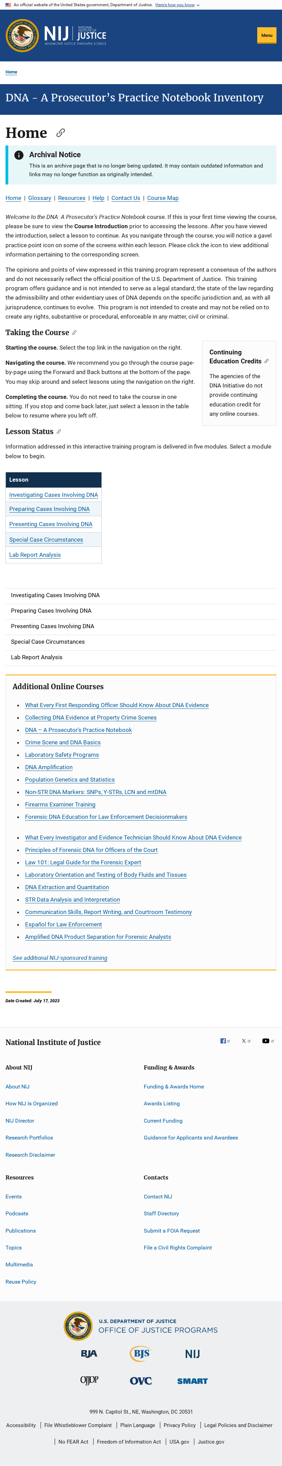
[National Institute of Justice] (192, 1359)
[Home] (75, 35)
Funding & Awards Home (174, 1086)
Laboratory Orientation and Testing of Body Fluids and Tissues (106, 874)
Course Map (163, 197)
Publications (21, 1230)
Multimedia (19, 1264)
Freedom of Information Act (129, 1442)
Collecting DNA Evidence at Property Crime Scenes (91, 717)
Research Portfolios (29, 1137)
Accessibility (21, 1425)
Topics (14, 1247)
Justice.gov (211, 1442)
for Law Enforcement (63, 924)
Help (99, 197)
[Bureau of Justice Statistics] (141, 1363)
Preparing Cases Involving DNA (49, 508)
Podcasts (17, 1213)
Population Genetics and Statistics (70, 779)
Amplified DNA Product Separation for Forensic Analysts (98, 936)
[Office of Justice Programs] (22, 35)
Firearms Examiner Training (60, 804)
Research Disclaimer (30, 1154)
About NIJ (18, 1086)
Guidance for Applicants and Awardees (191, 1137)
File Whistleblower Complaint (78, 1425)
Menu (266, 35)
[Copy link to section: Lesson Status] (57, 431)
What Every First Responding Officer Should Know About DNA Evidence (117, 705)
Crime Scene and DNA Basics (63, 742)
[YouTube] (269, 1045)
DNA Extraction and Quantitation (67, 887)
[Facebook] (228, 1045)
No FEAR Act (73, 1442)
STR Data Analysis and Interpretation (72, 899)
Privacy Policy (180, 1425)
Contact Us (125, 197)
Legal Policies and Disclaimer (238, 1425)
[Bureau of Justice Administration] (89, 1359)
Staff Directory (161, 1213)
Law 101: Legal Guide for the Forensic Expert (83, 862)
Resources (72, 197)
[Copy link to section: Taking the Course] (72, 332)
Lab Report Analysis (35, 554)
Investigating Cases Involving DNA (53, 494)
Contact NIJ (158, 1196)
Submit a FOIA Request (172, 1230)
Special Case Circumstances (46, 539)
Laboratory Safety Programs (62, 754)
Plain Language (137, 1425)
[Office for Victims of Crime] (141, 1386)
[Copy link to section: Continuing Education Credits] (265, 360)
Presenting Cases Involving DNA (51, 524)
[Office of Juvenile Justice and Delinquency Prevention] (89, 1387)
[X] (248, 1045)
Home (11, 71)
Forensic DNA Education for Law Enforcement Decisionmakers (106, 816)
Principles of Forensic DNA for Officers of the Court (91, 849)
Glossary (39, 197)
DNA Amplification (49, 767)
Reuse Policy (21, 1281)
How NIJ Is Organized (32, 1103)
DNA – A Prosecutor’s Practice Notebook (78, 729)
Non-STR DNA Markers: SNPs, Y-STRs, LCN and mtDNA (95, 792)
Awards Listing (162, 1103)
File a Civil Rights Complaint (178, 1247)
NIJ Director (20, 1120)
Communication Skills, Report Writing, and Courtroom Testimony (108, 911)
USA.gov (179, 1442)
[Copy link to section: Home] (57, 132)
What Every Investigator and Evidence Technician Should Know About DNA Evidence (133, 837)
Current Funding (163, 1120)
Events (14, 1196)
